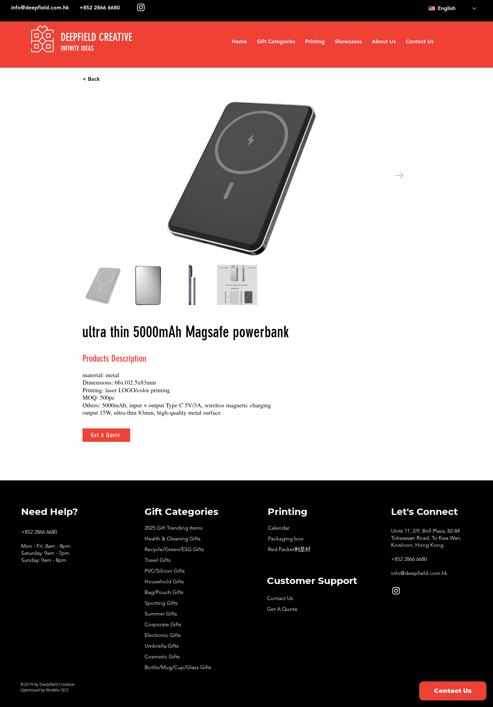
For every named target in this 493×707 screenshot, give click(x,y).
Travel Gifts (158, 560)
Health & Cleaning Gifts (173, 538)
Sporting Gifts (161, 603)
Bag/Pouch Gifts (164, 592)
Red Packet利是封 (289, 549)
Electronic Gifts (163, 635)
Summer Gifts (161, 613)
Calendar (278, 528)
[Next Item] (399, 175)
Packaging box (286, 538)
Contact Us (280, 598)
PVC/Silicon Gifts (165, 571)
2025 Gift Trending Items (174, 528)
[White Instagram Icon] (141, 7)
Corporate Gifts (163, 624)
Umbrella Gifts (162, 646)
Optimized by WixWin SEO (44, 690)
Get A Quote (282, 609)
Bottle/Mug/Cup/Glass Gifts (178, 667)
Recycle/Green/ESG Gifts (174, 549)
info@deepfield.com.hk (40, 7)
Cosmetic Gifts (162, 656)
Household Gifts (164, 581)
